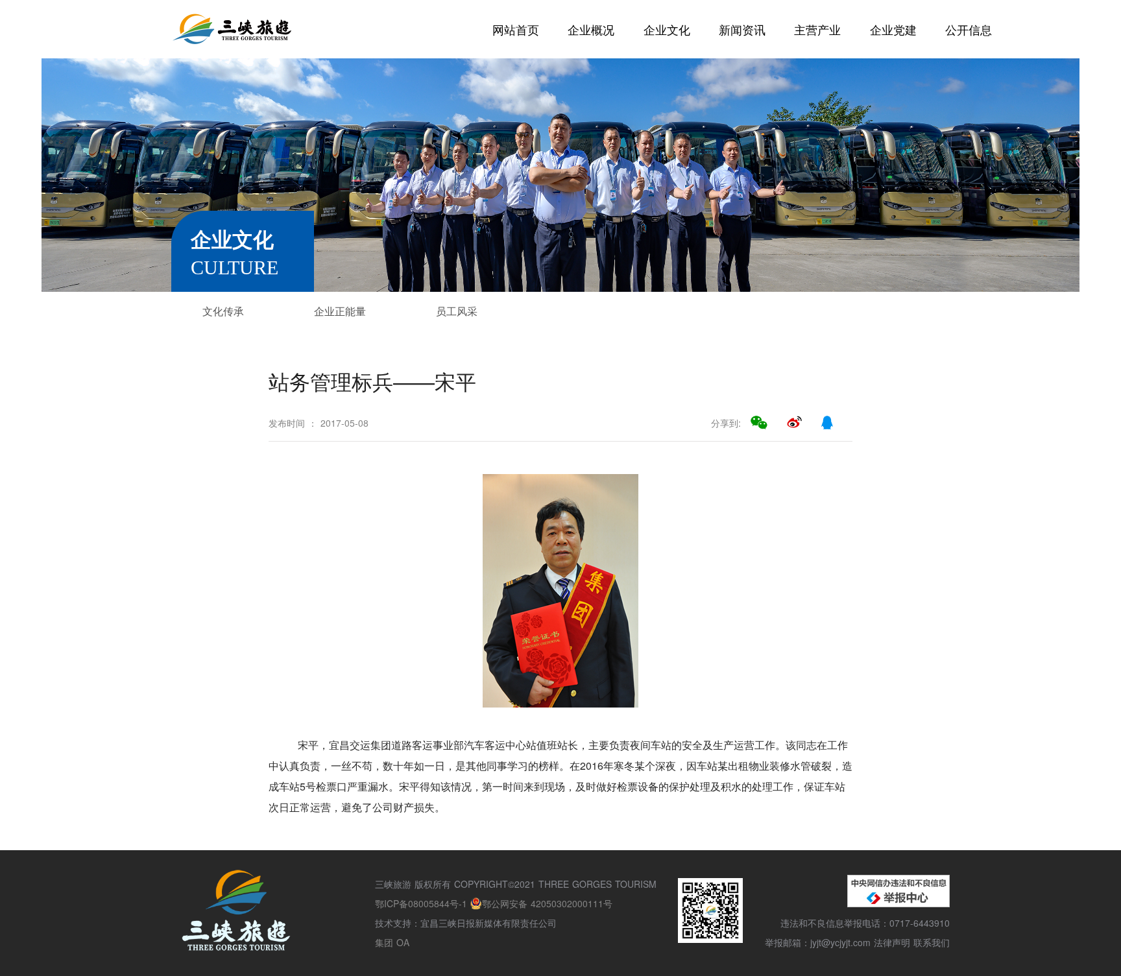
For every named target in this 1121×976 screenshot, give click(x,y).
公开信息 (968, 29)
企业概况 (591, 29)
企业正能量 (340, 311)
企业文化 (667, 29)
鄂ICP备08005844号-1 (422, 903)
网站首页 (515, 29)
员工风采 (456, 311)
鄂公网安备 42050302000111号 (547, 903)
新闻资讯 (742, 29)
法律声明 (892, 942)
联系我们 (931, 942)
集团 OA (392, 942)
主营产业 (817, 29)
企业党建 (893, 29)
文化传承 (223, 311)
